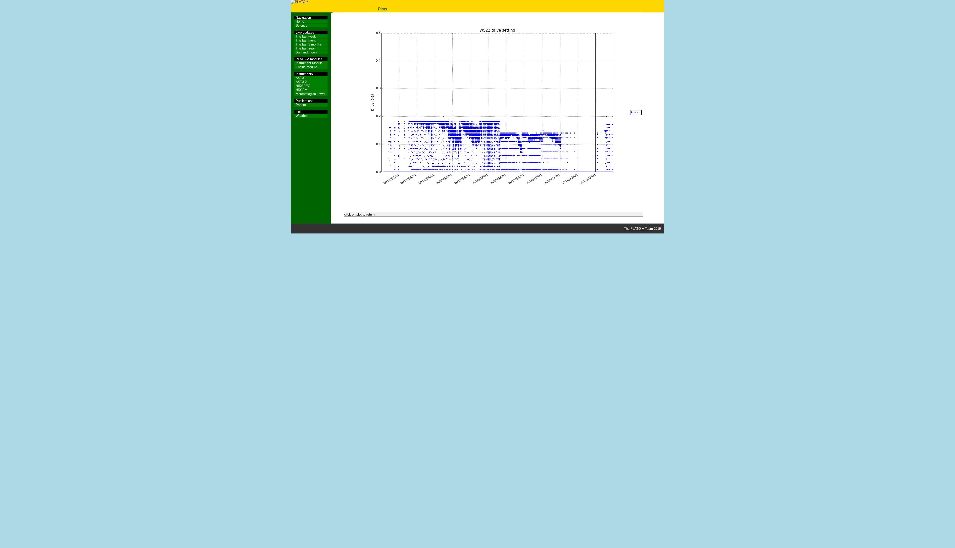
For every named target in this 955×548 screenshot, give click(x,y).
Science (301, 25)
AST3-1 (301, 78)
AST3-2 (301, 82)
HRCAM (301, 90)
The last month (306, 40)
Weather (302, 116)
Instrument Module (309, 63)
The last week (306, 36)
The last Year (305, 48)
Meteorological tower (310, 94)
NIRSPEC (303, 86)
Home (300, 21)
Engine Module (306, 67)
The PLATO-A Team (638, 228)
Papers (301, 105)
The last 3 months (309, 44)
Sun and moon (306, 52)
